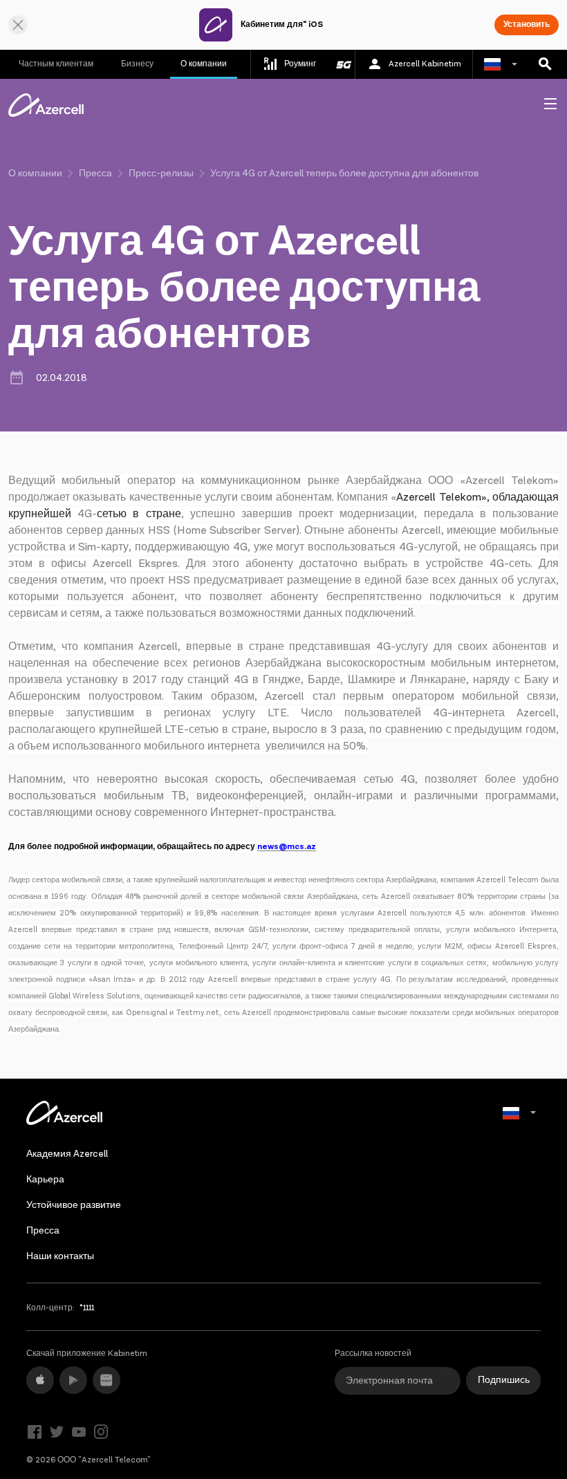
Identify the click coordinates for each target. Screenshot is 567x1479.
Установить (526, 24)
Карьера (45, 1179)
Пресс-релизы (161, 173)
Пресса (95, 173)
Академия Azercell (67, 1154)
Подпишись (504, 1380)
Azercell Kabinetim (425, 64)
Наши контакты (60, 1256)
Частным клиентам (56, 64)
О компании (203, 64)
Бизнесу (137, 64)
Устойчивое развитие (73, 1205)
